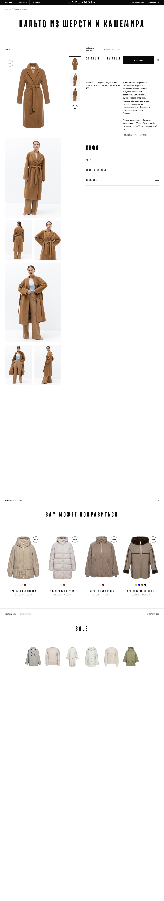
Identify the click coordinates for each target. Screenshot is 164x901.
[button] (75, 64)
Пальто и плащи (20, 9)
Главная (7, 9)
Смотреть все (153, 614)
